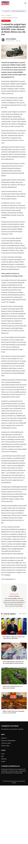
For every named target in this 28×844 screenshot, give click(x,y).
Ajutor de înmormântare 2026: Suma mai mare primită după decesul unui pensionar (13, 662)
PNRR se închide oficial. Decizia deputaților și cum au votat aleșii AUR (13, 712)
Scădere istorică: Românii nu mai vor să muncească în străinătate (13, 687)
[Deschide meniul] (25, 3)
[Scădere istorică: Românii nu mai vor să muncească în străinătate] (14, 676)
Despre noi (4, 738)
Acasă (2, 15)
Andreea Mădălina (11, 39)
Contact (3, 761)
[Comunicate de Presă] (5, 3)
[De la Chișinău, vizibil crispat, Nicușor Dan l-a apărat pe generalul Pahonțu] (14, 626)
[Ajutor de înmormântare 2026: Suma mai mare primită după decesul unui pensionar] (14, 651)
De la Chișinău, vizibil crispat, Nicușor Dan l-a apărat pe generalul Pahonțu (14, 637)
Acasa (3, 754)
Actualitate (8, 15)
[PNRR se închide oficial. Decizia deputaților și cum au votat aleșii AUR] (14, 700)
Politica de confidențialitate (8, 740)
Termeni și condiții (6, 743)
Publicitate (4, 759)
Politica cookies (5, 745)
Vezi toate (22, 613)
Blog (2, 756)
